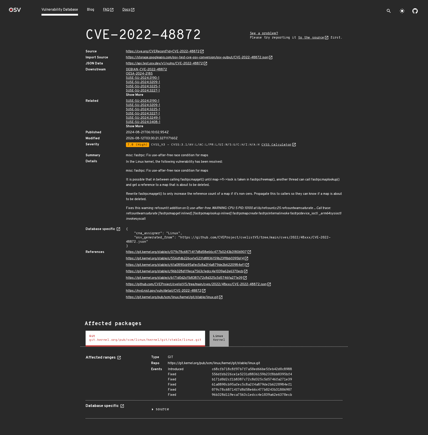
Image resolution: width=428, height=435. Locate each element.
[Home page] (15, 11)
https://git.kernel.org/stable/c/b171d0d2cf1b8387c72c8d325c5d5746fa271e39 (184, 278)
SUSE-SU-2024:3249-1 (143, 118)
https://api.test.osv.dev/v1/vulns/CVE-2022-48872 (164, 64)
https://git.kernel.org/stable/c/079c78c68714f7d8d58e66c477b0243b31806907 (186, 252)
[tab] (145, 339)
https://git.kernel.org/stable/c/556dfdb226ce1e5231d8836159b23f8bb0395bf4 (185, 258)
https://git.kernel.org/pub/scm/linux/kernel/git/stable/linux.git (172, 297)
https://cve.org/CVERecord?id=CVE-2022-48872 (163, 51)
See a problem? (264, 33)
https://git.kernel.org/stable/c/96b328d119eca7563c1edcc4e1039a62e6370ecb (184, 271)
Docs (126, 10)
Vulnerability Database (59, 10)
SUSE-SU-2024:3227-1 (143, 91)
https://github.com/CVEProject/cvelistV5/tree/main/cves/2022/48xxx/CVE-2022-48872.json (196, 284)
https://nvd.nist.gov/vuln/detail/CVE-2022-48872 (163, 291)
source (162, 409)
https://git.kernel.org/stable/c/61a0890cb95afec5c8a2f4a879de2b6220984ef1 (185, 265)
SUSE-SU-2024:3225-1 (143, 86)
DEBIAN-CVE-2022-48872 (146, 70)
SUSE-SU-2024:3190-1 (142, 78)
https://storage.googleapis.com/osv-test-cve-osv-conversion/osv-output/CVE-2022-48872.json (197, 57)
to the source (311, 38)
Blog (90, 10)
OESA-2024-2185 (139, 74)
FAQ (106, 10)
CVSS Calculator (276, 145)
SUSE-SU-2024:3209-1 (143, 82)
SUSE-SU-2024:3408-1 (143, 122)
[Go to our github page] (415, 11)
